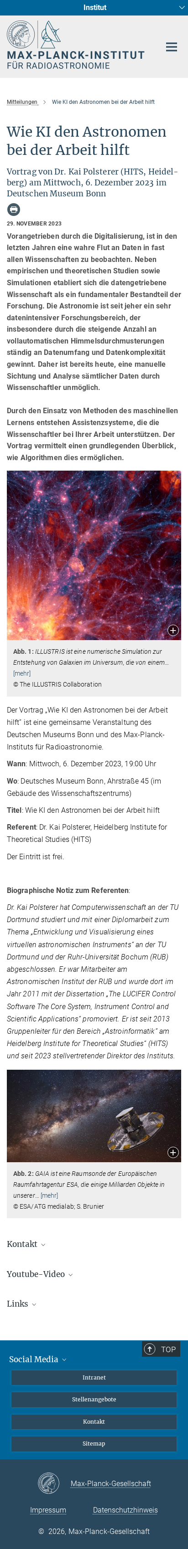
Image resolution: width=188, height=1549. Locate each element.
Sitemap (94, 1443)
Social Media (34, 1359)
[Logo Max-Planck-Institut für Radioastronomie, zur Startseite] (77, 45)
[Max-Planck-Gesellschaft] (54, 1484)
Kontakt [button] (23, 1244)
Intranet (94, 1377)
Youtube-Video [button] (37, 1274)
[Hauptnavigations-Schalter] (171, 47)
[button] (173, 631)
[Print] (14, 209)
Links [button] (18, 1303)
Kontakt (94, 1421)
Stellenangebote (94, 1399)
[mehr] (22, 673)
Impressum (48, 1510)
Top (168, 1349)
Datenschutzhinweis (125, 1510)
